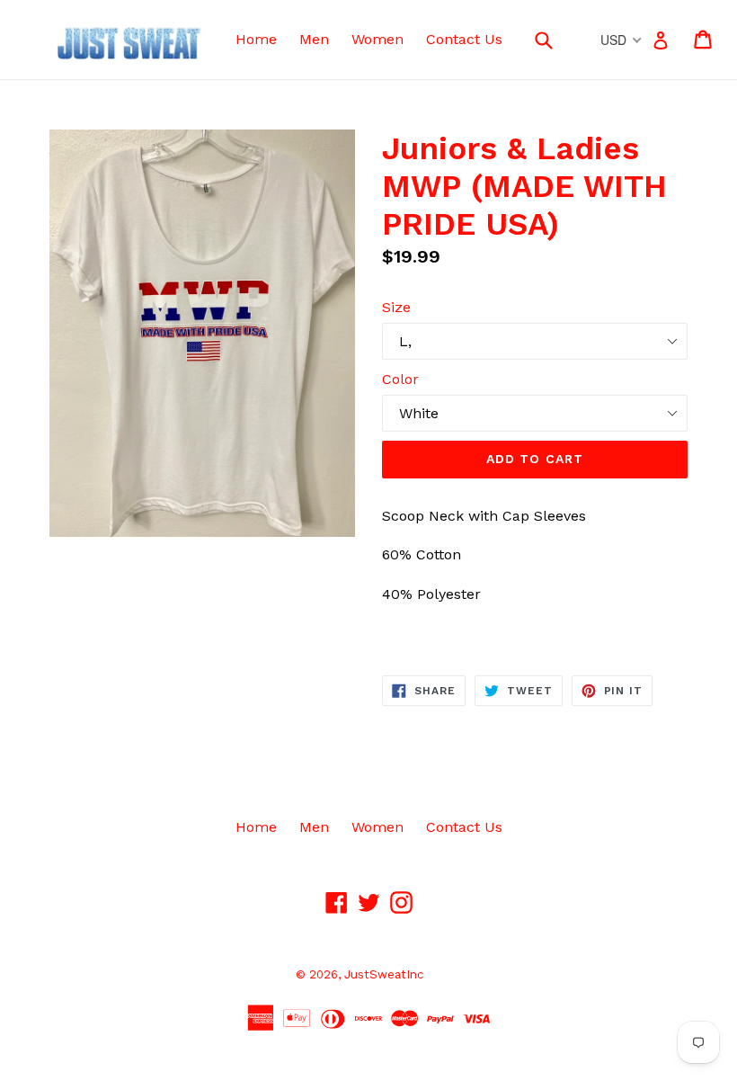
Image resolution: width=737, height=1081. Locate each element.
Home (256, 39)
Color (400, 379)
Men (314, 39)
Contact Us (464, 39)
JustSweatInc (383, 974)
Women (377, 39)
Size (396, 307)
